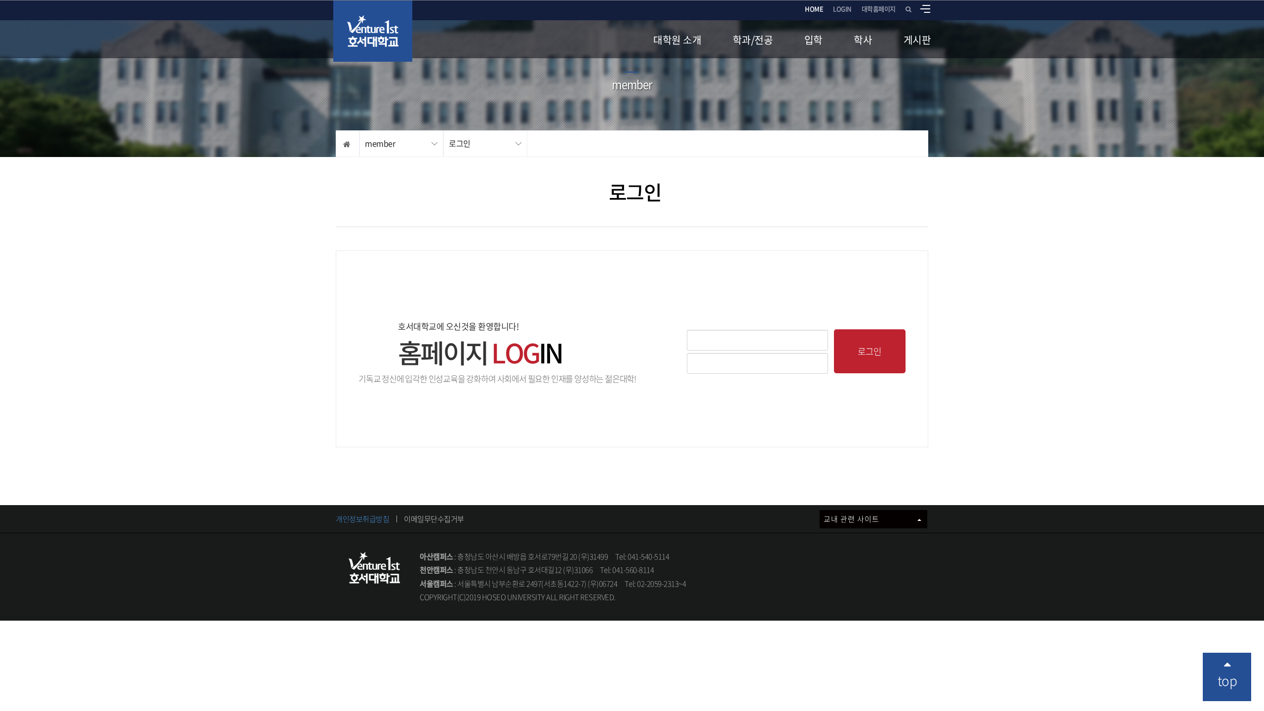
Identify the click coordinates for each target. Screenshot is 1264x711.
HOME (814, 8)
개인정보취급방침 (362, 518)
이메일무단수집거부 (434, 518)
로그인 (460, 143)
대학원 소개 (677, 40)
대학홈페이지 (879, 8)
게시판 (917, 40)
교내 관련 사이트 (852, 519)
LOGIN (842, 8)
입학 (813, 40)
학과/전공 (753, 40)
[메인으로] (372, 31)
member (380, 143)
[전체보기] (925, 9)
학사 (863, 40)
